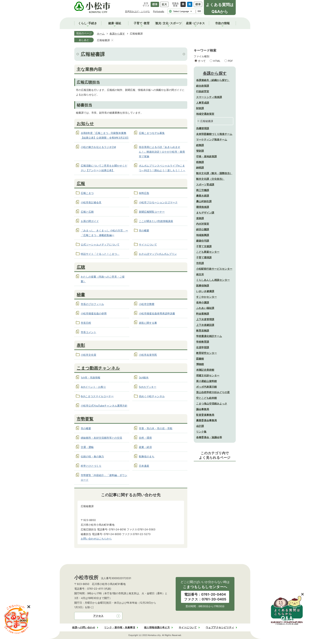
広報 (81, 183)
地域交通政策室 (205, 113)
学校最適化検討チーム (209, 336)
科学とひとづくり (91, 465)
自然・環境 (145, 437)
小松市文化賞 (88, 354)
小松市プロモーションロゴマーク (158, 202)
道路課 (200, 218)
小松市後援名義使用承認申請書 (157, 313)
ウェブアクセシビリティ (220, 627)
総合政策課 (202, 85)
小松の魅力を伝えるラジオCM (98, 147)
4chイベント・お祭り (93, 387)
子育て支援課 (204, 246)
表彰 (81, 345)
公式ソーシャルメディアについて (100, 244)
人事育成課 (202, 102)
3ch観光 (144, 377)
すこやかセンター (206, 296)
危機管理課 (202, 128)
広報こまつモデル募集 (152, 133)
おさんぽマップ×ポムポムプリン (158, 254)
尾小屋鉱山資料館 (206, 381)
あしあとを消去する (112, 40)
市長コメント (88, 332)
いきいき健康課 (205, 291)
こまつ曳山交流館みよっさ (211, 403)
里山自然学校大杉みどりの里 (213, 392)
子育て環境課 (204, 257)
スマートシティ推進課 (209, 97)
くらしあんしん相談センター (213, 279)
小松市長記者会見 (91, 202)
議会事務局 (202, 409)
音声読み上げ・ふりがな (137, 11)
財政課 (200, 108)
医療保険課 (202, 285)
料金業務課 (202, 313)
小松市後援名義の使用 (94, 313)
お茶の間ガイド (90, 221)
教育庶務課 (202, 330)
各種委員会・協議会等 (209, 437)
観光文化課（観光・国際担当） (214, 173)
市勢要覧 (85, 418)
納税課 (200, 167)
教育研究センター (206, 353)
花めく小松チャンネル (152, 396)
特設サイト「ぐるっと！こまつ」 (100, 254)
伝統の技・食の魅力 (92, 456)
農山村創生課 (204, 201)
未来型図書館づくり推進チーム (214, 134)
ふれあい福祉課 (205, 308)
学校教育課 (202, 341)
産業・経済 (145, 447)
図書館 (200, 358)
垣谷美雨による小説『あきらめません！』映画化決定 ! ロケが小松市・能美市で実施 (162, 151)
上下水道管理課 (205, 319)
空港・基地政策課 (206, 156)
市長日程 (86, 322)
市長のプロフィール (92, 304)
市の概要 (144, 230)
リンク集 (201, 431)
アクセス (98, 615)
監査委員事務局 (205, 414)
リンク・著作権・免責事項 (119, 627)
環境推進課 (202, 207)
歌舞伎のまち (146, 456)
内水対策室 (202, 223)
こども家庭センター (207, 251)
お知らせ (85, 123)
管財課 (200, 150)
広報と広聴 (87, 211)
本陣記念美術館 (205, 369)
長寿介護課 (202, 302)
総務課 (200, 145)
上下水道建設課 (205, 325)
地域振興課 (202, 235)
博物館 (200, 364)
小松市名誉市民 (148, 354)
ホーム (101, 33)
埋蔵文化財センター (207, 375)
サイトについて (148, 244)
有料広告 (144, 193)
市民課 (200, 263)
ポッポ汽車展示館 (206, 386)
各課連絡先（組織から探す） (213, 80)
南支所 (200, 274)
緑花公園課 (202, 229)
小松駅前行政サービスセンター (214, 268)
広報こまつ (87, 193)
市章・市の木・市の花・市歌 (155, 428)
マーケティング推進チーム (211, 139)
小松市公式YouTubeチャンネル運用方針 (104, 405)
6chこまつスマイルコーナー (97, 396)
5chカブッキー (147, 387)
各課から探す (117, 33)
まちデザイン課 (205, 212)
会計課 (200, 426)
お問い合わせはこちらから (96, 538)
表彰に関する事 (148, 322)
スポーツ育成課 (205, 184)
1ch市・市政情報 (90, 377)
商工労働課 (202, 190)
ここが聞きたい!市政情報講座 (156, 221)
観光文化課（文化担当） (210, 178)
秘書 (81, 294)
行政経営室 (202, 91)
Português (158, 11)
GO (199, 11)
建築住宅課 (202, 240)
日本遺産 (144, 465)
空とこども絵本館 (206, 397)
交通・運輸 (87, 447)
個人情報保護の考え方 (157, 627)
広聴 (81, 267)
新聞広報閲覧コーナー (152, 211)
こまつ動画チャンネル (98, 367)
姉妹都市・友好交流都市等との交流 (101, 437)
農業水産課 (202, 195)
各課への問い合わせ (83, 627)
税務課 (200, 162)
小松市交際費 (146, 304)
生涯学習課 (202, 347)
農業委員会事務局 (206, 420)
